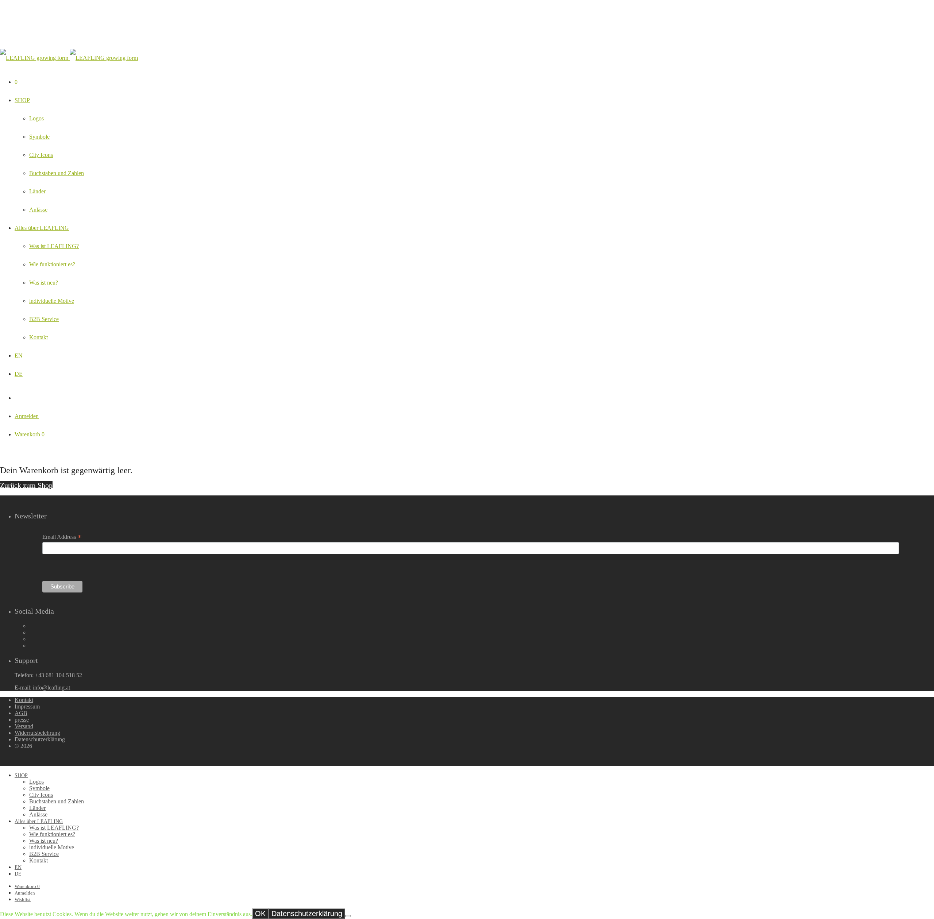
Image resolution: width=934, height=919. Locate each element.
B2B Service (44, 319)
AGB (21, 713)
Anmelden (27, 416)
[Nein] (348, 916)
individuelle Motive (51, 301)
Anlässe (38, 209)
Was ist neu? (43, 282)
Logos (36, 118)
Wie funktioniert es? (52, 264)
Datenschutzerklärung (40, 739)
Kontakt (38, 337)
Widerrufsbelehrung (37, 733)
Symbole (39, 137)
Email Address (62, 537)
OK (260, 914)
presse (22, 720)
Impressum (27, 706)
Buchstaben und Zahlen (56, 173)
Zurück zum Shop (26, 485)
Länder (37, 191)
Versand (24, 726)
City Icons (41, 155)
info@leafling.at (51, 687)
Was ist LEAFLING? (54, 246)
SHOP (22, 100)
